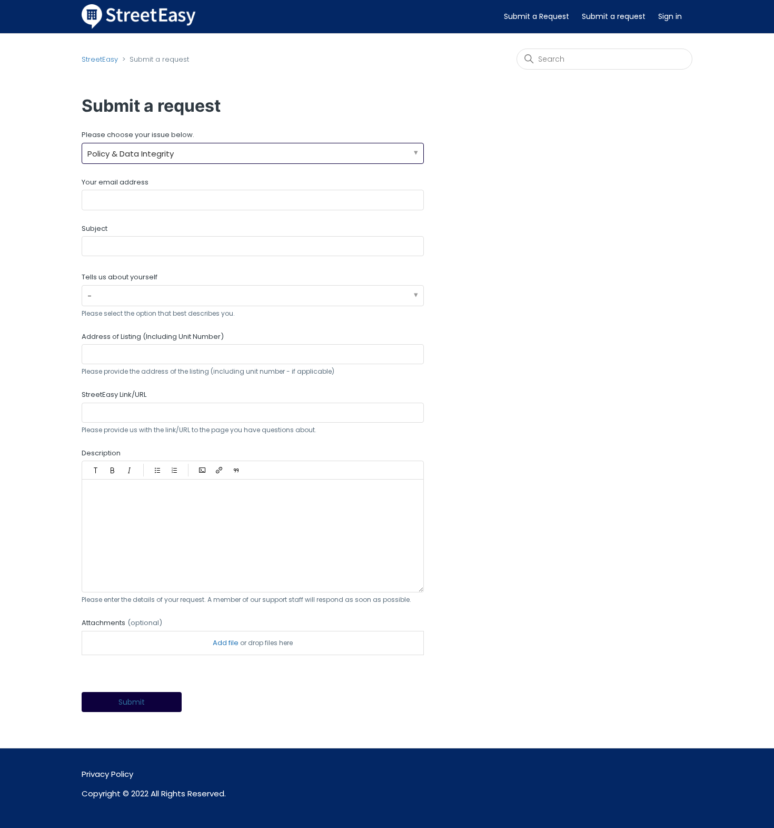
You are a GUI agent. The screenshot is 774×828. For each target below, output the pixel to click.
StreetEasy (100, 59)
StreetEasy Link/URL (114, 394)
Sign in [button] (670, 16)
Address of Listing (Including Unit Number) (153, 337)
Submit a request (614, 16)
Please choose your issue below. (138, 135)
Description (101, 453)
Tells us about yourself (119, 277)
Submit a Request (536, 16)
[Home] (139, 16)
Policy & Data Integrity (130, 153)
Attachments (122, 623)
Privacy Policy (107, 774)
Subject (94, 228)
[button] (96, 470)
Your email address (115, 182)
